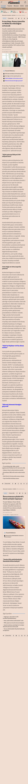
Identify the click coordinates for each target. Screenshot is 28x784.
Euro (23, 11)
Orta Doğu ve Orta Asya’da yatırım (13, 76)
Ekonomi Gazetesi (6, 15)
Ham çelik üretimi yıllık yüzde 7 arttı (13, 620)
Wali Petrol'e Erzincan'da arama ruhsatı (13, 476)
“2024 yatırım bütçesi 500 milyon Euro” (14, 73)
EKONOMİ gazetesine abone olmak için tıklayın (14, 8)
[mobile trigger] (2, 2)
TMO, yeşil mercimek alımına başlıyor (14, 622)
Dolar (14, 11)
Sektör (14, 489)
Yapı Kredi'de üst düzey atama (11, 478)
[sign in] (25, 2)
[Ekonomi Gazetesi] (14, 2)
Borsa (4, 11)
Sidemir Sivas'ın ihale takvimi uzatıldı (13, 470)
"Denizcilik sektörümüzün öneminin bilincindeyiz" (14, 536)
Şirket (13, 15)
